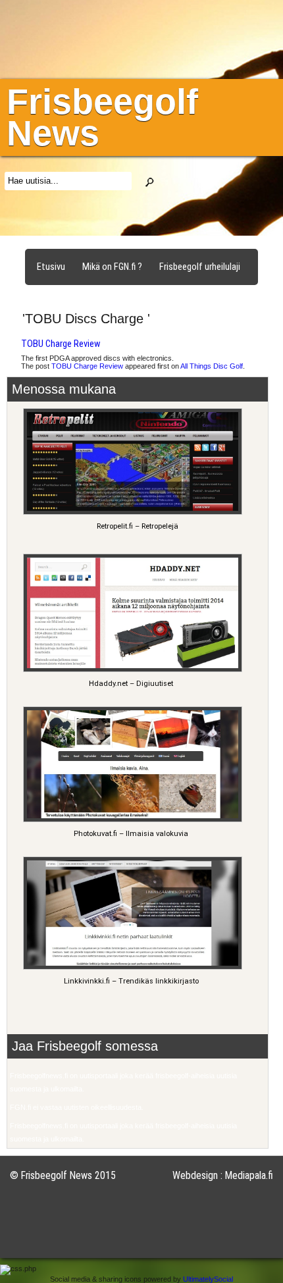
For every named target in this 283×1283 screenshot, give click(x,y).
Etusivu (51, 267)
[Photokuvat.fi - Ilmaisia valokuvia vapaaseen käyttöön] (131, 820)
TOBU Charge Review (60, 344)
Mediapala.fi (249, 1175)
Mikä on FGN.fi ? (112, 267)
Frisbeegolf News (102, 117)
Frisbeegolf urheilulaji (199, 267)
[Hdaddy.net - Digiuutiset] (131, 670)
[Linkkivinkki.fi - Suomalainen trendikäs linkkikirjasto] (131, 967)
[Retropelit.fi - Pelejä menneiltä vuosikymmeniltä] (131, 512)
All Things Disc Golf (211, 366)
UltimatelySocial (208, 1279)
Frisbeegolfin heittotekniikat (91, 296)
